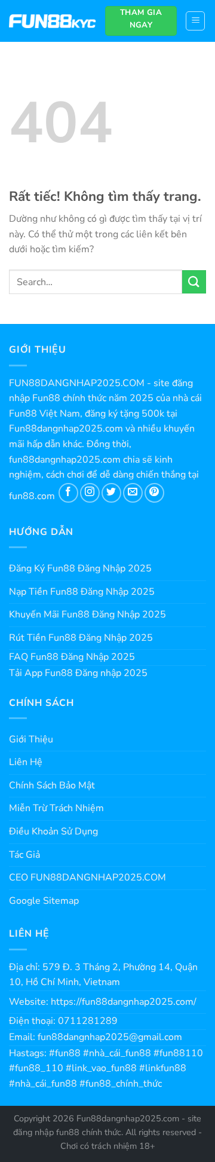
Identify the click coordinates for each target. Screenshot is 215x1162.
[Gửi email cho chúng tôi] (133, 493)
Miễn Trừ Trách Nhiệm (56, 808)
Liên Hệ (25, 762)
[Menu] (195, 20)
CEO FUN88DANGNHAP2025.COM (87, 877)
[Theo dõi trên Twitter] (111, 493)
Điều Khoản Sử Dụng (53, 831)
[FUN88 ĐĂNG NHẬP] (52, 21)
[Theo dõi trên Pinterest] (154, 493)
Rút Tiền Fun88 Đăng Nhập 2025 (81, 637)
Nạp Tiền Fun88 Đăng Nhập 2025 (82, 591)
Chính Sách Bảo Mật (52, 785)
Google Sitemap (44, 900)
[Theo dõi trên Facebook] (68, 493)
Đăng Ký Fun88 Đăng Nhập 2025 (80, 568)
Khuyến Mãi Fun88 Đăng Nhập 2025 (87, 614)
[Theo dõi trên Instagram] (90, 493)
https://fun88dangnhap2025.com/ (123, 1001)
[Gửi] (194, 281)
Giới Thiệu (31, 739)
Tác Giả (24, 854)
